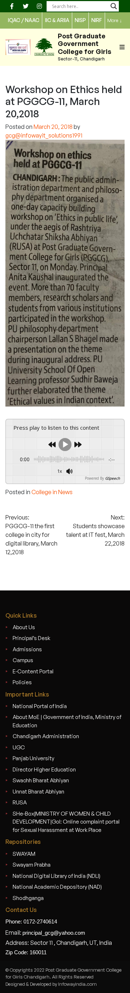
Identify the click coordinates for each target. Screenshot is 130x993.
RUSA (20, 802)
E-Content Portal (33, 671)
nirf (96, 20)
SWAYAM (24, 853)
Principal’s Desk (31, 638)
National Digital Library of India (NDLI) (56, 875)
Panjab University (33, 758)
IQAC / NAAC (23, 20)
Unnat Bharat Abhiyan (38, 791)
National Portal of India (40, 706)
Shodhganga (28, 898)
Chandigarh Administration (46, 736)
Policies (22, 682)
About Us (24, 627)
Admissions (27, 649)
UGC (19, 747)
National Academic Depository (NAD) (57, 886)
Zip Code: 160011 (26, 952)
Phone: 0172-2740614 (31, 921)
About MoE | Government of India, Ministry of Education (67, 721)
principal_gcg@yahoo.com (53, 933)
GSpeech (112, 478)
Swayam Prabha (32, 864)
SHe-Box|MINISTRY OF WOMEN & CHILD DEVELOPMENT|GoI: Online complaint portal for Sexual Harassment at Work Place (66, 821)
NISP (80, 20)
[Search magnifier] (114, 6)
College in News (52, 492)
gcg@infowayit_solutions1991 (43, 135)
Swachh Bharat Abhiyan (41, 780)
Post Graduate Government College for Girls (84, 43)
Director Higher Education (44, 769)
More (114, 20)
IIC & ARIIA (57, 20)
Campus (23, 660)
